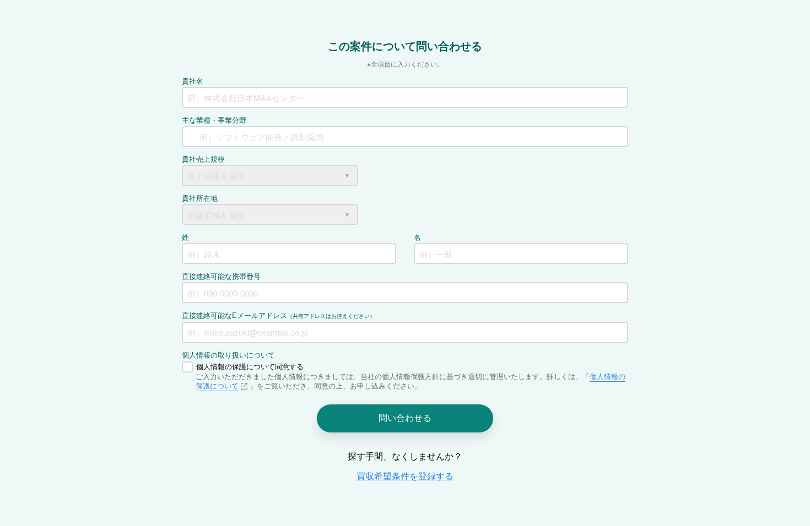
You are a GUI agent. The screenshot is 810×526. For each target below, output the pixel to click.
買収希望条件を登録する (405, 475)
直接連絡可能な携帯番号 (221, 276)
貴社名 (192, 80)
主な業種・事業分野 (214, 119)
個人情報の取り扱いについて (228, 354)
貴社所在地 (200, 198)
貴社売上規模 (203, 159)
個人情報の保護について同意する (250, 366)
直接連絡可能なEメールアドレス (278, 315)
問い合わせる (405, 417)
